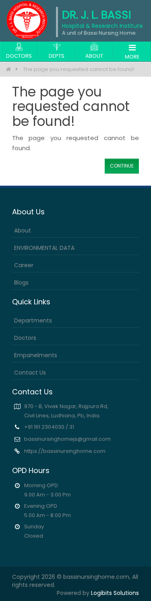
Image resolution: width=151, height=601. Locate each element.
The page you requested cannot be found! (78, 69)
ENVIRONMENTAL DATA (44, 248)
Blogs (21, 283)
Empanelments (35, 355)
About (22, 230)
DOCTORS (19, 56)
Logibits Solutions (115, 593)
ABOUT (94, 56)
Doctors (25, 338)
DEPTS (56, 56)
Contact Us (30, 373)
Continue (122, 165)
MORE (132, 57)
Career (23, 265)
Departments (33, 320)
